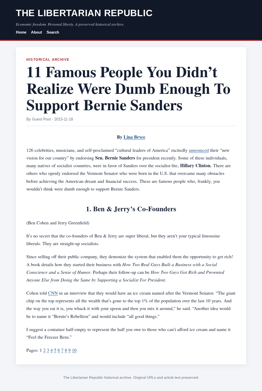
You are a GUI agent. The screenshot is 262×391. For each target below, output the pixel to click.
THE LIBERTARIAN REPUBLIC (84, 13)
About (36, 32)
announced (199, 150)
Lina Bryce (134, 137)
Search (53, 32)
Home (21, 32)
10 (74, 350)
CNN (53, 293)
